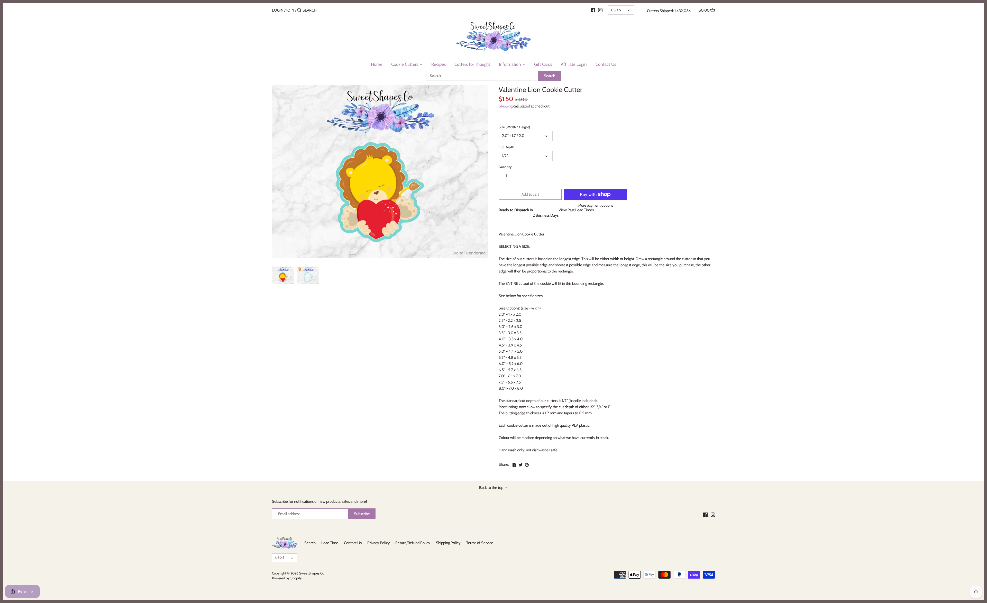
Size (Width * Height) (514, 127)
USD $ (616, 10)
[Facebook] (593, 10)
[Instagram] (600, 10)
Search (310, 543)
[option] (283, 275)
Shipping (506, 106)
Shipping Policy (448, 543)
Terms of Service (479, 543)
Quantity (505, 167)
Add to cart (530, 194)
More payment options (595, 205)
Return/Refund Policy (412, 543)
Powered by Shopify (287, 578)
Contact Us (353, 543)
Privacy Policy (378, 543)
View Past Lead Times (576, 210)
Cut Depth (506, 147)
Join (290, 10)
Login (278, 10)
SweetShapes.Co (311, 573)
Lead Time (329, 543)
